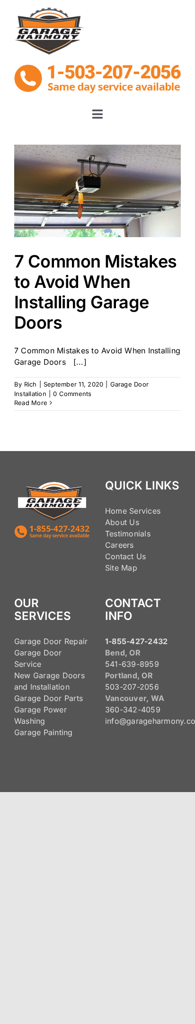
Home (116, 511)
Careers (119, 545)
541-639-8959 (132, 664)
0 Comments (72, 393)
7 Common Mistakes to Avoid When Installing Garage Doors (95, 292)
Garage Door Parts (48, 698)
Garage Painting (43, 732)
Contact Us (125, 556)
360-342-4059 (132, 709)
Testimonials (128, 533)
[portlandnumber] (97, 68)
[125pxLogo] (49, 11)
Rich (30, 384)
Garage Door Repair (51, 641)
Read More (30, 402)
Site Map (121, 567)
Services (144, 511)
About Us (122, 522)
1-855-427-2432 (136, 641)
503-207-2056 (132, 687)
